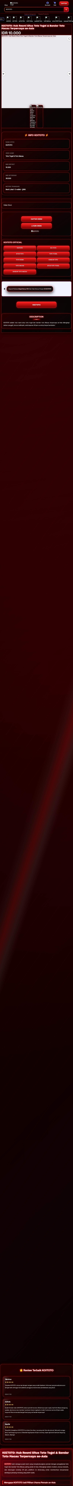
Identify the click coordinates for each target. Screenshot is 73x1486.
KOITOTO (36, 305)
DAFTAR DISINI (36, 219)
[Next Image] (69, 74)
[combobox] (34, 9)
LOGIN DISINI (36, 226)
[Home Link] (15, 3)
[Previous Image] (3, 74)
